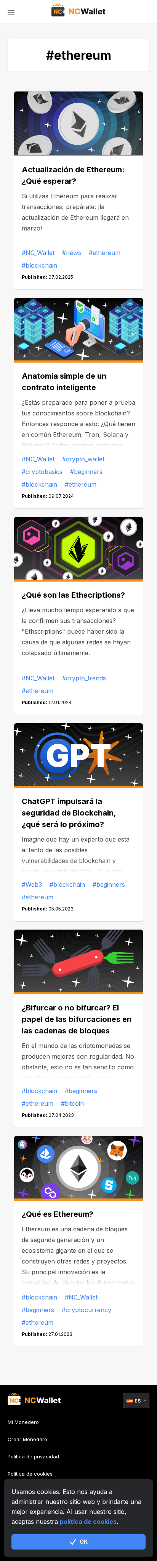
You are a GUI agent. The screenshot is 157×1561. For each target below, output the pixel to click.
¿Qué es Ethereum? (57, 1214)
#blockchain (39, 265)
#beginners (86, 472)
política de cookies (88, 1521)
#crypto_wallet (83, 459)
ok (84, 1541)
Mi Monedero (23, 1422)
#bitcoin (72, 1103)
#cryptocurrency (86, 1310)
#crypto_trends (84, 678)
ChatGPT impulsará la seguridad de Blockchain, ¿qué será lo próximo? (69, 813)
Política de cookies (30, 1474)
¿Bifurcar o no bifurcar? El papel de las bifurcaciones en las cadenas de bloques (76, 1019)
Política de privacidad (33, 1456)
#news (71, 253)
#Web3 (32, 884)
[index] (78, 11)
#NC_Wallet (38, 253)
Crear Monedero (27, 1439)
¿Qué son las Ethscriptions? (73, 595)
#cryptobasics (42, 472)
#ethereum (104, 253)
